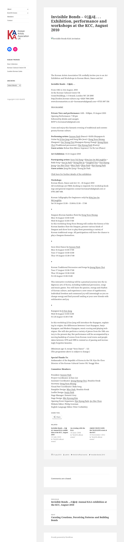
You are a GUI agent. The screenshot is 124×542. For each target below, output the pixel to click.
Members (10, 17)
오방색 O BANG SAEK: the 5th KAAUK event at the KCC (98, 430)
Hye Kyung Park (85, 145)
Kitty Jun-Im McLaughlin (95, 159)
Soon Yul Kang (76, 159)
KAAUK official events (80, 455)
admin (67, 455)
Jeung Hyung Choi (79, 380)
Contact (9, 20)
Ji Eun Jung (64, 139)
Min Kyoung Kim (70, 398)
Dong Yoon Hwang (97, 139)
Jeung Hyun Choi (97, 267)
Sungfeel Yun (92, 162)
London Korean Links (14, 71)
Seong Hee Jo (79, 162)
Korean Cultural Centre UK (16, 68)
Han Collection (12, 64)
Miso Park (75, 165)
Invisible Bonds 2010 (98, 455)
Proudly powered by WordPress (62, 537)
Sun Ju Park (67, 162)
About (9, 9)
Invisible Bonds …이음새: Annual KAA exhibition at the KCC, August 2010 (59, 431)
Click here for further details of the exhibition (71, 174)
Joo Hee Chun (63, 165)
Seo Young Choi (67, 142)
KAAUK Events (12, 13)
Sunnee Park (74, 136)
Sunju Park (69, 392)
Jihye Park (85, 165)
